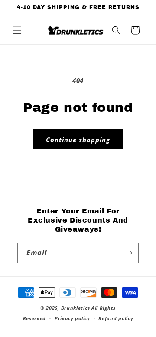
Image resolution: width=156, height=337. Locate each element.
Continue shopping (78, 139)
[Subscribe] (128, 253)
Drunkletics (75, 308)
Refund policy (115, 318)
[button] (17, 30)
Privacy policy (72, 318)
